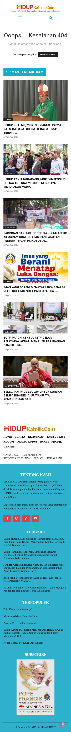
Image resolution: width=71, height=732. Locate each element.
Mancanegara (11, 386)
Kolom (8, 119)
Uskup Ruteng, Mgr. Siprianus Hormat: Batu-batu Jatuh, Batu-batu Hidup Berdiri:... (33, 128)
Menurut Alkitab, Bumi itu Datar (20, 616)
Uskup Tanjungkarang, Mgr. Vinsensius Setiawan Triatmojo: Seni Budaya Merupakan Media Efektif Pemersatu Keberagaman (30, 554)
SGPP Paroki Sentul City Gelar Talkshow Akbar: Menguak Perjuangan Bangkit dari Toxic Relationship (34, 589)
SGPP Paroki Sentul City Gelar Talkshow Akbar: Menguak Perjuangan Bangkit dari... (34, 341)
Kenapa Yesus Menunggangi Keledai (23, 642)
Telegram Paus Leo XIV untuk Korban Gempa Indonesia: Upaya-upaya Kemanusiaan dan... (32, 395)
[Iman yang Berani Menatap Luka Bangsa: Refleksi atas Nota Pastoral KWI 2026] (35, 267)
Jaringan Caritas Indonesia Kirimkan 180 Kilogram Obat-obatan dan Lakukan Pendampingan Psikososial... (35, 236)
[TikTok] (26, 518)
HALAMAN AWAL (48, 54)
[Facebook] (7, 518)
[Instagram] (16, 518)
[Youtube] (35, 518)
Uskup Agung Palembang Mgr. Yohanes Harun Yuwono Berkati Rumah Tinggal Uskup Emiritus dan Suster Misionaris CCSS (33, 632)
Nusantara (10, 173)
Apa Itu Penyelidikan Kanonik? (20, 623)
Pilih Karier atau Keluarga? (18, 609)
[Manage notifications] (63, 724)
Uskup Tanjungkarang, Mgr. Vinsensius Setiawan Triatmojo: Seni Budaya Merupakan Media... (34, 182)
